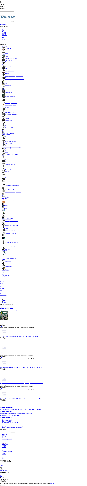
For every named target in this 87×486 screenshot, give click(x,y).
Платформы (4, 195)
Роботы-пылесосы (5, 270)
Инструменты (4, 250)
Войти (2, 469)
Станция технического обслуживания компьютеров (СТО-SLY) (13, 427)
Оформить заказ (3, 481)
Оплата (3, 31)
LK (1, 293)
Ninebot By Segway (3, 295)
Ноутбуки (4, 54)
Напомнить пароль (3, 470)
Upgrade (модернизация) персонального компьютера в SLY (12, 426)
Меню (3, 39)
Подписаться (12, 432)
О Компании (4, 35)
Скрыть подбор (3, 308)
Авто (3, 255)
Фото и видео (4, 239)
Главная (3, 29)
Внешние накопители (6, 134)
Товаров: (1, 309)
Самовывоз (4, 33)
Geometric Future (3, 286)
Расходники (4, 198)
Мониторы (4, 61)
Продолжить (3, 480)
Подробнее (52, 483)
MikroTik (1, 279)
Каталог (3, 30)
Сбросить (11, 308)
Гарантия (4, 34)
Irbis (1, 290)
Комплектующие (5, 64)
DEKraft (1, 283)
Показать (7, 308)
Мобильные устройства (6, 219)
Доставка (4, 32)
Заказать (2, 15)
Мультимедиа (4, 155)
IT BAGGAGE (2, 291)
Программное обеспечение (7, 130)
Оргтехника (4, 146)
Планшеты (4, 236)
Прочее (3, 259)
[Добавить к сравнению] (1, 326)
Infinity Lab (2, 288)
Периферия (4, 98)
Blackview (2, 281)
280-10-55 (3, 22)
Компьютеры (4, 46)
